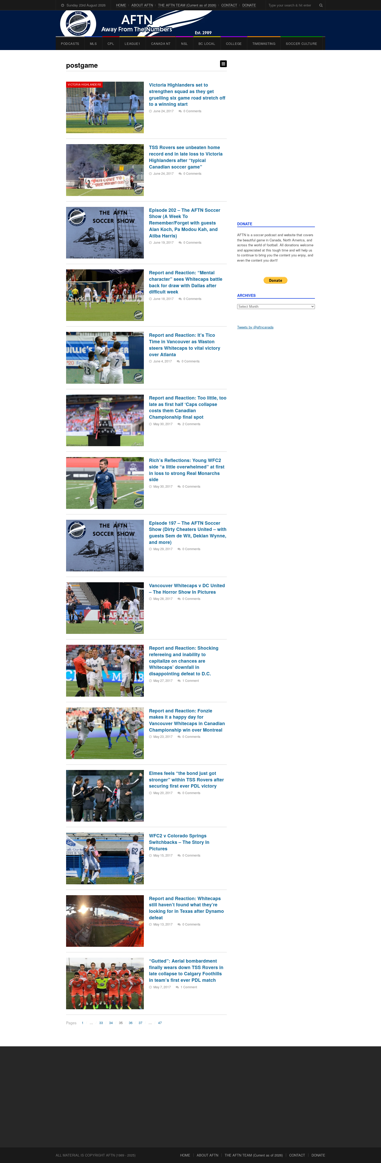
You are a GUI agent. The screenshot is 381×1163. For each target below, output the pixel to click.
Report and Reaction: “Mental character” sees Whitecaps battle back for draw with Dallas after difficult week (185, 282)
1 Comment (190, 680)
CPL (111, 43)
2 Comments (191, 424)
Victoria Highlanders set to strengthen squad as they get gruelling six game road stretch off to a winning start (187, 94)
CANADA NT (161, 43)
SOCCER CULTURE (301, 43)
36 (130, 1022)
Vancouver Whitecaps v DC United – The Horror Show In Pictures (187, 588)
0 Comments (192, 111)
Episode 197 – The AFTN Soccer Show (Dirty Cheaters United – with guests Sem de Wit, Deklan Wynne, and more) (188, 532)
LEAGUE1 (132, 43)
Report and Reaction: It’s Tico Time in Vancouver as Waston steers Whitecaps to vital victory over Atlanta (184, 344)
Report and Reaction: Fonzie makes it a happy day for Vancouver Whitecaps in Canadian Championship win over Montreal (187, 720)
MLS (93, 43)
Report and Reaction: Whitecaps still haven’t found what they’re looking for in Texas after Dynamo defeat (186, 908)
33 (101, 1022)
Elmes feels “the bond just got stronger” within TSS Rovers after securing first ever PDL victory (186, 779)
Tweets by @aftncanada (255, 327)
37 (140, 1022)
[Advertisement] (276, 141)
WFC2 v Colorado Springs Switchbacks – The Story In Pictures (179, 841)
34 (111, 1022)
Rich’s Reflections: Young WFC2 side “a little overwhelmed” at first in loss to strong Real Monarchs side (186, 469)
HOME (121, 5)
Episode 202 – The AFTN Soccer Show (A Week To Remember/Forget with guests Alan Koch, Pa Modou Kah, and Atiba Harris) (184, 223)
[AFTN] (141, 23)
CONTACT (229, 5)
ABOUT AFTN (142, 5)
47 (160, 1022)
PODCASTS (70, 43)
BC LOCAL (207, 43)
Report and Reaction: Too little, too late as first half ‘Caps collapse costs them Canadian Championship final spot (188, 407)
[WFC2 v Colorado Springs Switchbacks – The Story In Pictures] (105, 858)
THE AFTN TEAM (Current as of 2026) (187, 5)
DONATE (249, 5)
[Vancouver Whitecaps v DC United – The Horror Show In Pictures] (105, 608)
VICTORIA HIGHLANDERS (84, 84)
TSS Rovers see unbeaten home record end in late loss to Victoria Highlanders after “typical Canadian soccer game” (186, 157)
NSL (184, 43)
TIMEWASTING (264, 43)
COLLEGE (234, 43)
